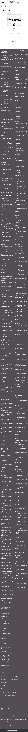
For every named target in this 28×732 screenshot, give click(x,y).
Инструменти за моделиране (5, 293)
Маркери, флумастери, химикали (21, 167)
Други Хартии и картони (19, 420)
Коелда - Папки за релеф (20, 562)
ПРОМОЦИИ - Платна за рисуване (7, 100)
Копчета (18, 222)
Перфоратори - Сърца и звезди (21, 302)
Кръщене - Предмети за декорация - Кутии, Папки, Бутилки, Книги (7, 143)
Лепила (4, 350)
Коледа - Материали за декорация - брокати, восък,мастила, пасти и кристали (21, 553)
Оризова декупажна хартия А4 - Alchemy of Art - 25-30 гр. (7, 314)
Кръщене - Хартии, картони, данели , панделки (6, 153)
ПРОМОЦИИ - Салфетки (5, 91)
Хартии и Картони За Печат (21, 424)
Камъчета (18, 220)
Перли (17, 217)
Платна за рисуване (21, 325)
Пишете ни (3, 685)
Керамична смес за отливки (6, 279)
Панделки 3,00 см (21, 188)
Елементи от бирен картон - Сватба (6, 506)
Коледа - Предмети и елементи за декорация (21, 570)
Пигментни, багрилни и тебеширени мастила (21, 401)
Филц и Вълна (18, 408)
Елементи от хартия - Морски (7, 443)
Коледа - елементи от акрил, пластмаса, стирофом (21, 523)
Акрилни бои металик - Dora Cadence (7, 217)
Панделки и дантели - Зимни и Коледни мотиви (21, 210)
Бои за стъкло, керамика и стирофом (6, 233)
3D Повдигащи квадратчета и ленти (20, 108)
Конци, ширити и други (20, 201)
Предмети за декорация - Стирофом (20, 266)
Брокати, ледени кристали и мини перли (7, 260)
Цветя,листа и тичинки (21, 452)
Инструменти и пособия (5, 358)
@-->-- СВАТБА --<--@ (6, 117)
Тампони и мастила (20, 391)
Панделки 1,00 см (21, 183)
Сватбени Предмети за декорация (7, 125)
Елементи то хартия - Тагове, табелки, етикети (7, 461)
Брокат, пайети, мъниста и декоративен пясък (7, 256)
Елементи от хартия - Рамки (7, 428)
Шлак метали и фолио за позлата (21, 484)
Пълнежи (4, 643)
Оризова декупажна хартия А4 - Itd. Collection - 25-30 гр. (7, 319)
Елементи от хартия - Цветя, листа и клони (7, 432)
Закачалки (18, 148)
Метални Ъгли (6, 623)
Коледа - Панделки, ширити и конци (20, 558)
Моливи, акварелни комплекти (20, 333)
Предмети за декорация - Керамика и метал (21, 261)
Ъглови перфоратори (21, 293)
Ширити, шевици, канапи (6, 185)
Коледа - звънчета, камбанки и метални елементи (21, 541)
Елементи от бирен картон (5, 486)
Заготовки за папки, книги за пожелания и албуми (20, 69)
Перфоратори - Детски (21, 309)
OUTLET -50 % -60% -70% (6, 113)
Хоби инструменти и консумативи (20, 428)
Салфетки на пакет (20, 389)
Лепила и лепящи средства (19, 99)
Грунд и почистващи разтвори (20, 322)
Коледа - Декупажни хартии (20, 495)
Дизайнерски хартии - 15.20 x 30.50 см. (7, 380)
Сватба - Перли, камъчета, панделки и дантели (6, 134)
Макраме (17, 121)
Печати (16, 225)
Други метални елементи (6, 634)
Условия (16, 679)
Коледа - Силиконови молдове (21, 584)
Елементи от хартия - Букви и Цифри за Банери (7, 399)
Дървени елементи (6, 604)
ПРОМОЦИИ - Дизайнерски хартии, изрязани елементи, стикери (6, 65)
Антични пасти (6, 334)
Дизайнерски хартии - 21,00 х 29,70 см (7, 376)
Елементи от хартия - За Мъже (7, 439)
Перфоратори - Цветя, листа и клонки (21, 306)
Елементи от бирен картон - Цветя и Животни (6, 523)
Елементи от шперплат (6, 571)
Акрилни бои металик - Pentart (7, 207)
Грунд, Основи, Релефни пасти (5, 339)
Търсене (16, 676)
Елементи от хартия (6, 395)
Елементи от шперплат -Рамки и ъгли (7, 578)
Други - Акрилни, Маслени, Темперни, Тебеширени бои (6, 225)
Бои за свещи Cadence (7, 240)
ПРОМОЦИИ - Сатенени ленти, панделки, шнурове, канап (6, 72)
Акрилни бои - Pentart (7, 204)
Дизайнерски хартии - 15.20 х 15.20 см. (7, 365)
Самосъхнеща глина (8, 301)
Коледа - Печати (20, 581)
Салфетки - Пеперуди (21, 359)
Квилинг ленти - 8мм (21, 89)
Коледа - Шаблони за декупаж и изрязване (20, 588)
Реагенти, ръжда (6, 249)
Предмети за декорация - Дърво (19, 247)
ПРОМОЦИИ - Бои (6, 82)
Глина (3, 299)
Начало (2, 6)
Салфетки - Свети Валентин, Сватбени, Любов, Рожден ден (20, 379)
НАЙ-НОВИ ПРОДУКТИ (4, 52)
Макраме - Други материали (20, 136)
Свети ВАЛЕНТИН (19, 462)
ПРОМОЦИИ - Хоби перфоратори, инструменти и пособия (7, 96)
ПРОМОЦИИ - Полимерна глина (5, 104)
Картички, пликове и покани (6, 170)
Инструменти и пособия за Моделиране (21, 445)
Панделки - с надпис (22, 195)
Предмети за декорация (4, 189)
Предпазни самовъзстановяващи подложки (20, 433)
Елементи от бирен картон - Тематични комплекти (6, 557)
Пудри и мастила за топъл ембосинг (6, 664)
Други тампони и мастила (20, 405)
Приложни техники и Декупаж (6, 307)
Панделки (18, 179)
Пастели (18, 172)
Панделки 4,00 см (21, 191)
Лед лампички (5, 618)
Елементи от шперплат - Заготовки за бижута (7, 582)
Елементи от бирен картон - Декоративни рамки (6, 491)
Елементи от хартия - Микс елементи (7, 478)
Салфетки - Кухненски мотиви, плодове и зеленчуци (21, 369)
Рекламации (4, 682)
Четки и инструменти (21, 330)
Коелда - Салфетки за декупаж (21, 499)
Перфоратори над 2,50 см (21, 288)
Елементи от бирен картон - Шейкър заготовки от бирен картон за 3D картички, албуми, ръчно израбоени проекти (7, 564)
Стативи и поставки (21, 328)
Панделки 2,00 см (21, 186)
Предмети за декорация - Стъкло (20, 270)
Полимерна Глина (7, 303)
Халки (4, 630)
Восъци (18, 164)
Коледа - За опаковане (21, 573)
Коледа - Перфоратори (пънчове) (21, 566)
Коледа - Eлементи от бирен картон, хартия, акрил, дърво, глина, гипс (21, 509)
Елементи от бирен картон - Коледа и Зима (7, 552)
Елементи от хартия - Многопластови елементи (7, 466)
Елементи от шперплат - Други (7, 595)
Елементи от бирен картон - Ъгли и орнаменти (6, 502)
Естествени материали (7, 611)
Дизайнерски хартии (7, 178)
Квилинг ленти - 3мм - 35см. (21, 80)
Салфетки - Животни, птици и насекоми (21, 347)
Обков (4, 628)
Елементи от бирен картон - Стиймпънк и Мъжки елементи (6, 529)
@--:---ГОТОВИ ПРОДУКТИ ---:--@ (6, 157)
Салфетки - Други (20, 386)
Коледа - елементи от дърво (21, 536)
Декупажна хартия (6, 310)
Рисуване (17, 319)
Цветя (17, 454)
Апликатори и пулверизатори (19, 394)
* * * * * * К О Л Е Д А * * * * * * (21, 488)
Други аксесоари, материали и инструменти (20, 154)
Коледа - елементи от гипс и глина (21, 527)
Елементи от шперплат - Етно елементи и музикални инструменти (7, 587)
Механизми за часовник (5, 638)
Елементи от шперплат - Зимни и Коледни (7, 591)
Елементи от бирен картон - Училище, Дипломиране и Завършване (6, 512)
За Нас (2, 676)
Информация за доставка (7, 679)
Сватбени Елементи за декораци (7, 129)
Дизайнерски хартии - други (7, 384)
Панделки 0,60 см (21, 181)
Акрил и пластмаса (6, 602)
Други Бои (4, 251)
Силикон (18, 116)
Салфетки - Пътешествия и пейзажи (21, 365)
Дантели (18, 198)
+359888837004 (11, 698)
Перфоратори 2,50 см (21, 284)
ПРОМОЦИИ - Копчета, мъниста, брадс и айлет (7, 78)
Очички (4, 641)
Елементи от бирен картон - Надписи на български (6, 496)
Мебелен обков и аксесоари (19, 143)
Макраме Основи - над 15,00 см (21, 132)
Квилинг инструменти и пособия (21, 441)
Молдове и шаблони (7, 296)
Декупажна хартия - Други (7, 331)
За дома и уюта (5, 164)
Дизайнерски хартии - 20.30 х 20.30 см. (7, 369)
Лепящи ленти (19, 105)
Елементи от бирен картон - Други (6, 540)
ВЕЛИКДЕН (18, 469)
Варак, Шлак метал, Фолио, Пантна (6, 343)
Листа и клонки (20, 457)
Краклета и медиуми (7, 353)
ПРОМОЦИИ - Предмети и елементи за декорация (7, 86)
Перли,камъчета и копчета (19, 215)
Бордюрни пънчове (20, 291)
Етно (2, 176)
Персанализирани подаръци (6, 161)
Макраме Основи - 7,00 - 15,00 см (20, 128)
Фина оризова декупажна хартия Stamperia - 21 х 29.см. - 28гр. (7, 325)
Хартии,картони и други (21, 411)
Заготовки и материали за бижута (21, 55)
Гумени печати (19, 233)
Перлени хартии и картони (20, 414)
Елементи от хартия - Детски (7, 404)
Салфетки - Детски (20, 344)
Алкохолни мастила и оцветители (7, 229)
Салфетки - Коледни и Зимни (21, 351)
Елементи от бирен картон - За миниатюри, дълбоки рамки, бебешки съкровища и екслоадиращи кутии (7, 546)
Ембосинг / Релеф (5, 659)
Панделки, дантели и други (20, 176)
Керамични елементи (7, 282)
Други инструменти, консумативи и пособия (21, 449)
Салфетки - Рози (20, 361)
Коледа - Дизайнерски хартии (21, 503)
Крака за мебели (20, 150)
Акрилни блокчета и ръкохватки (20, 228)
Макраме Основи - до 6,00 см (21, 124)
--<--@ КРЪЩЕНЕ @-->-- (7, 139)
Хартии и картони (20, 417)
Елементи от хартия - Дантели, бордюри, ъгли (7, 424)
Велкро (18, 113)
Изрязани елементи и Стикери (20, 74)
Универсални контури (7, 246)
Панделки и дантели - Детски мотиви (21, 205)
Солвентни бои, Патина (5, 243)
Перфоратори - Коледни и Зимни (19, 316)
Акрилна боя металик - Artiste (7, 214)
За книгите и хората (7, 167)
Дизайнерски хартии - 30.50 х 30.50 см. (7, 373)
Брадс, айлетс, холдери (6, 192)
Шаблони (4, 355)
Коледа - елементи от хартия (21, 518)
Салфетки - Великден (21, 342)
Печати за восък (20, 236)
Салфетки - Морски (21, 354)
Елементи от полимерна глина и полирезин (6, 286)
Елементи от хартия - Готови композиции (7, 474)
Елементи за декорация (4, 181)
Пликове (18, 64)
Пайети (4, 263)
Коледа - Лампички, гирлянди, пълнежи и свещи (20, 547)
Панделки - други (21, 193)
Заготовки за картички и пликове (21, 59)
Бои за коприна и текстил (6, 237)
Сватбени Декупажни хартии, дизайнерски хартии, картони (7, 121)
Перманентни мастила (21, 397)
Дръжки (18, 145)
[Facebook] (2, 701)
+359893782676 (11, 695)
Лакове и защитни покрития (6, 347)
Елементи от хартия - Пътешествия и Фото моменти (7, 455)
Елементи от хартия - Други (7, 470)
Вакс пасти (4, 336)
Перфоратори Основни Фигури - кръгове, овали (21, 297)
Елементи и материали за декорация (6, 599)
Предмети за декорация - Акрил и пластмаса (20, 243)
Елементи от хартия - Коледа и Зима (7, 482)
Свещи (16, 337)
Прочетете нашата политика (14, 721)
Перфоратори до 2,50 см (20, 281)
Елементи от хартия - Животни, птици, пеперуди (7, 414)
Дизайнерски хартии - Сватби (7, 388)
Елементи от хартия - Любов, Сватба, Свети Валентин (7, 420)
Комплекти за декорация (21, 96)
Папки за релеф (6, 661)
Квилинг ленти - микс (21, 83)
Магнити (5, 626)
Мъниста (4, 265)
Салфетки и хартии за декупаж (21, 480)
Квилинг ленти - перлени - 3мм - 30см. (20, 86)
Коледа (3, 173)
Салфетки (17, 339)
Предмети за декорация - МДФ (19, 256)
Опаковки (17, 139)
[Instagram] (6, 701)
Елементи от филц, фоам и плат (6, 608)
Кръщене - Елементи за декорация (7, 148)
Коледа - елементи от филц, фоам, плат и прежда (21, 532)
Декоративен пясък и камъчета (6, 268)
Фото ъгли (18, 118)
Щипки (4, 651)
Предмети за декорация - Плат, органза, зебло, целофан (21, 274)
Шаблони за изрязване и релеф (21, 466)
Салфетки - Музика (21, 357)
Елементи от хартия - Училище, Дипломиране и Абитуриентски (7, 409)
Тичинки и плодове (21, 459)
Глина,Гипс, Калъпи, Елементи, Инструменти (7, 275)
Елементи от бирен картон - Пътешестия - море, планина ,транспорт (6, 535)
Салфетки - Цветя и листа (20, 374)
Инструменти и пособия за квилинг (20, 93)
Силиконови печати (21, 231)
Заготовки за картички (21, 62)
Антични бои (5, 220)
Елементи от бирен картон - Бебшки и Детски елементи (6, 518)
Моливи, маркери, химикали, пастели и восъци (20, 160)
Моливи (18, 170)
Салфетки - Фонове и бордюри (21, 383)
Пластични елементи (7, 290)
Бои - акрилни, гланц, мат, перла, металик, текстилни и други (6, 197)
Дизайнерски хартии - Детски (7, 392)
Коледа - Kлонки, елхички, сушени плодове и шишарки (20, 577)
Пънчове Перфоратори (20, 278)
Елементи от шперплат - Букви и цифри (7, 574)
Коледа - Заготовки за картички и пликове (21, 492)
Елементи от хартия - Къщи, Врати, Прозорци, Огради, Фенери (7, 449)
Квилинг (17, 77)
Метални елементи (6, 621)
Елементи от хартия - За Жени (7, 436)
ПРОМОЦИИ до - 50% (6, 55)
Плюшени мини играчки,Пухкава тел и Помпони (6, 647)
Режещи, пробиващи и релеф (21, 437)
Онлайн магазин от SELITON (14, 730)
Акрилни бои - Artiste (7, 210)
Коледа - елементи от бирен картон (21, 514)
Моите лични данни (15, 725)
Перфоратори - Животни (19, 312)
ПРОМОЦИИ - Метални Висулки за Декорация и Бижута (6, 109)
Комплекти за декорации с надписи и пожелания (7, 615)
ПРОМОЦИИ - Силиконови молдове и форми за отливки (7, 59)
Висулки (3, 272)
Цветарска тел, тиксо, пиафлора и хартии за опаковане (7, 655)
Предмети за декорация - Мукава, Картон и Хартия (20, 252)
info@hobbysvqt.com (12, 692)
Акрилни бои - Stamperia (5, 201)
